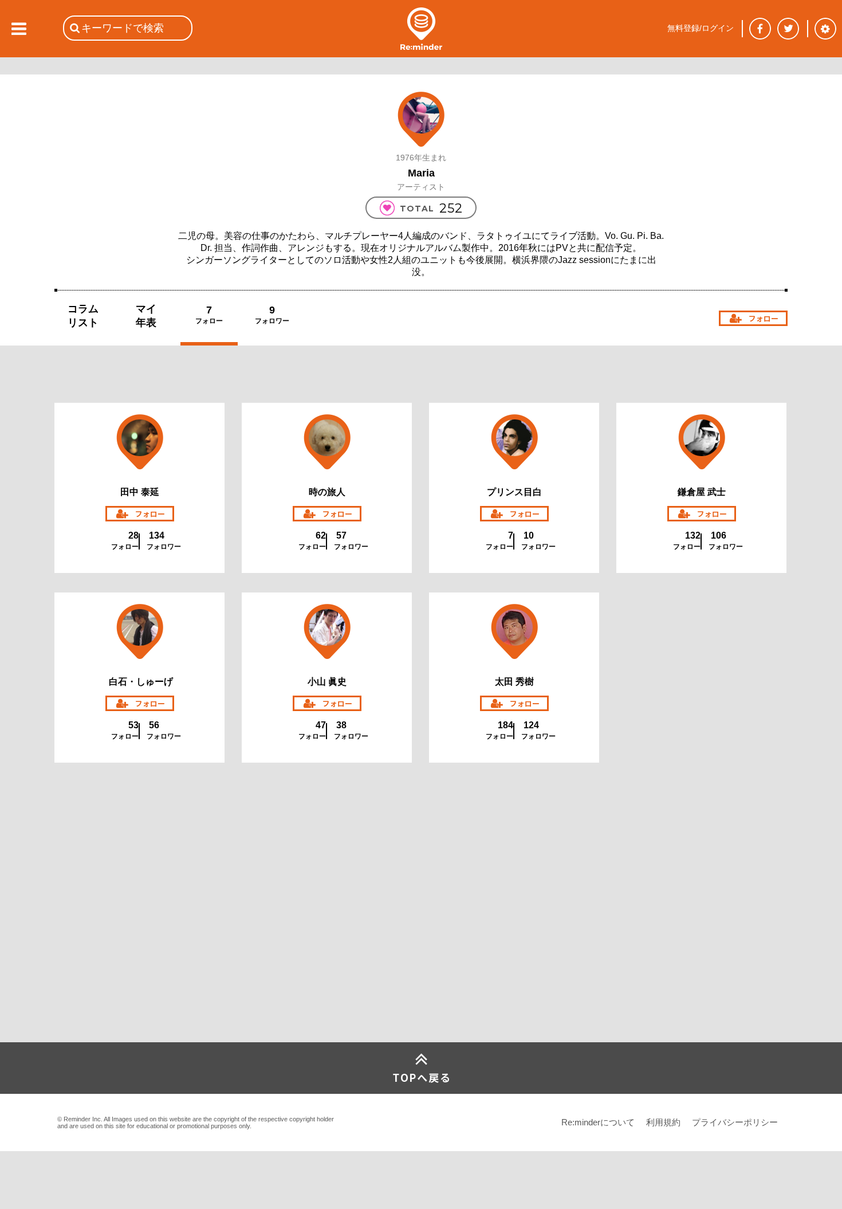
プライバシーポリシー (735, 1122)
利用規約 (663, 1122)
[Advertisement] (140, 957)
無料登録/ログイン (700, 28)
